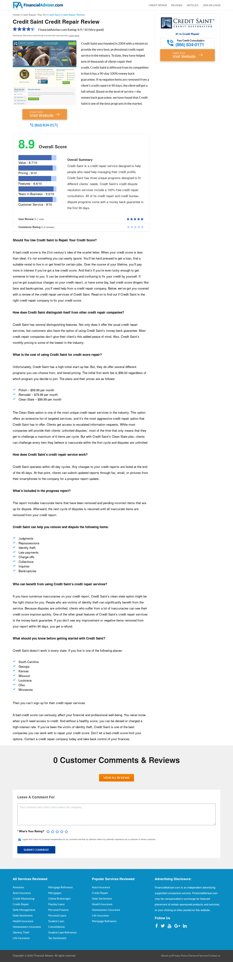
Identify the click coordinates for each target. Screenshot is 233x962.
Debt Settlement (23, 915)
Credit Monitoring (23, 898)
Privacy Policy (180, 955)
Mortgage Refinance (60, 887)
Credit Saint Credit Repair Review (66, 14)
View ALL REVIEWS (116, 777)
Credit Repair (28, 14)
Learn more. (74, 35)
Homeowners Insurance (27, 926)
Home (16, 14)
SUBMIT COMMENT (36, 849)
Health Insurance (23, 921)
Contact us (214, 955)
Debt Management (24, 909)
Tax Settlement (57, 938)
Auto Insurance (22, 892)
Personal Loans (57, 915)
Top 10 (41, 14)
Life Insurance (21, 938)
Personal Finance (58, 909)
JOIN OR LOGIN (211, 5)
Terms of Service (198, 955)
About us (166, 955)
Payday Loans (56, 904)
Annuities (18, 887)
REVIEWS (176, 5)
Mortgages (55, 892)
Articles (192, 5)
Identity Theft (21, 932)
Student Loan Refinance (62, 932)
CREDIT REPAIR (158, 5)
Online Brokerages (59, 898)
